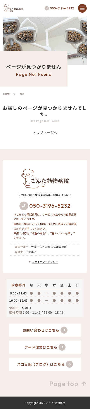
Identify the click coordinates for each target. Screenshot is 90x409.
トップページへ (45, 132)
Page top (63, 383)
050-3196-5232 (62, 8)
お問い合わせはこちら (41, 330)
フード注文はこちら (40, 347)
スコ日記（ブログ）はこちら (41, 364)
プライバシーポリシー (45, 261)
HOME (6, 94)
